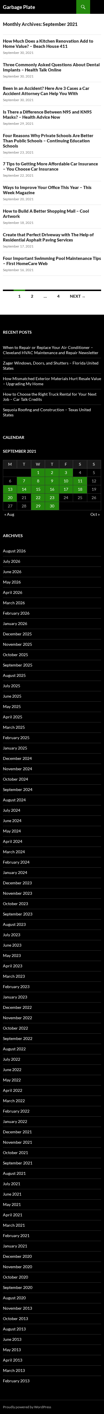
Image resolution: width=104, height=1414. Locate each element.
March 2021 (14, 1225)
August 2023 (14, 924)
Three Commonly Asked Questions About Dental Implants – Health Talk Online (51, 67)
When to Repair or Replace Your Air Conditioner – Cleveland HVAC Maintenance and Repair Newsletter (51, 350)
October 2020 (15, 1277)
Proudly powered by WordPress (27, 1407)
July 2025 (11, 685)
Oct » (95, 514)
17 (66, 489)
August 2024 (14, 799)
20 (10, 497)
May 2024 (12, 830)
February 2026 (16, 613)
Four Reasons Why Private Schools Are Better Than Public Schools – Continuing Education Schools (48, 140)
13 (10, 489)
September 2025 (17, 664)
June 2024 (12, 820)
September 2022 (17, 1038)
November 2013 (17, 1308)
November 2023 (17, 893)
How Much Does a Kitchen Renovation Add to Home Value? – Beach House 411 (48, 43)
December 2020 (17, 1256)
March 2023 (14, 976)
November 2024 (17, 768)
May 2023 (12, 955)
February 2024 (16, 862)
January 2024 (15, 872)
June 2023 (12, 945)
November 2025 (17, 644)
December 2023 (17, 882)
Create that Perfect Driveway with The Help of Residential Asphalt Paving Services (48, 237)
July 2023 (11, 934)
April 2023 (12, 965)
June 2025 (12, 696)
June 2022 (12, 1069)
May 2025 (12, 706)
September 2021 (17, 1162)
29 (38, 505)
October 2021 (15, 1152)
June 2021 (12, 1194)
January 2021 (15, 1245)
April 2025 (12, 716)
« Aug (9, 514)
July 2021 (11, 1183)
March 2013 (14, 1370)
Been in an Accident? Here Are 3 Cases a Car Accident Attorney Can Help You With (46, 91)
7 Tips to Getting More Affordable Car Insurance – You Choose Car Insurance (50, 166)
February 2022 (16, 1111)
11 (80, 480)
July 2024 (11, 810)
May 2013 (12, 1349)
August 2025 (14, 675)
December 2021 (17, 1131)
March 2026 (14, 602)
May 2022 (12, 1079)
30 (52, 505)
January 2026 (15, 623)
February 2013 (16, 1380)
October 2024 (15, 779)
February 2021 (16, 1235)
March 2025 (14, 727)
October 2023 (15, 903)
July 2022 (11, 1059)
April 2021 (12, 1214)
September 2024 (17, 789)
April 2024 (12, 841)
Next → (78, 296)
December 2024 (17, 758)
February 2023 (16, 986)
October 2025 (15, 654)
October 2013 (15, 1318)
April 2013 (12, 1360)
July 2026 (11, 561)
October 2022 (15, 1028)
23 (52, 497)
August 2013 (14, 1328)
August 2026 (14, 550)
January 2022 (15, 1121)
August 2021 (14, 1173)
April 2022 (12, 1090)
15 (38, 489)
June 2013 (12, 1339)
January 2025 (15, 747)
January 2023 (15, 996)
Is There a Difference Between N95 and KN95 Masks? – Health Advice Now (47, 114)
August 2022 (14, 1048)
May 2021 (12, 1204)
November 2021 (17, 1142)
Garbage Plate (19, 7)
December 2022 (17, 1007)
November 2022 (17, 1017)
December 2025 (17, 633)
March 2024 (14, 851)
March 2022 (14, 1100)
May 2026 (12, 581)
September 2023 (17, 913)
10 (66, 480)
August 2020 (14, 1297)
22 (38, 497)
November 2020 (17, 1266)
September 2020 (17, 1287)
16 (52, 489)
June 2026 (12, 571)
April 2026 (12, 592)
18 (80, 489)
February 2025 (16, 737)
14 (24, 489)
